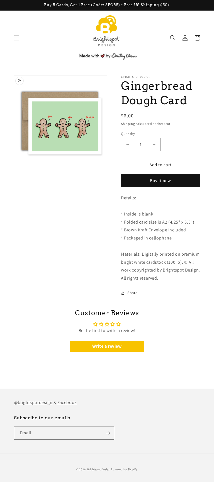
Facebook (67, 402)
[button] (17, 38)
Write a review (106, 346)
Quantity (128, 133)
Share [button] (132, 292)
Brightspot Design (98, 469)
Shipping (128, 124)
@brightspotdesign (33, 402)
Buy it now (160, 180)
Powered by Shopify (124, 469)
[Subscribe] (108, 433)
